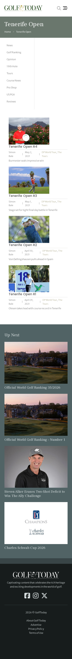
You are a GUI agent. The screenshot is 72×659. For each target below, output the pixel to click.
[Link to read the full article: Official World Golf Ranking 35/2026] (35, 362)
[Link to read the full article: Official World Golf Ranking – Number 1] (35, 414)
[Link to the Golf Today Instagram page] (36, 596)
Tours (10, 73)
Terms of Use (36, 633)
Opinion (11, 59)
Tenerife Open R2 (23, 245)
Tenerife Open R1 (22, 294)
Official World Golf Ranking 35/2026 (32, 387)
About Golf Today (36, 620)
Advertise (36, 624)
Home (7, 31)
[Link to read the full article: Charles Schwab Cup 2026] (35, 523)
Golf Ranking (14, 52)
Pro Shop (12, 87)
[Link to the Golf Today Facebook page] (27, 596)
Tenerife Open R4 (23, 146)
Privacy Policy (36, 628)
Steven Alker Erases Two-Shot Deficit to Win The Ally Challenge (34, 493)
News (10, 45)
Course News (14, 80)
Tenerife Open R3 (23, 195)
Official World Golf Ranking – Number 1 (34, 439)
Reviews (11, 101)
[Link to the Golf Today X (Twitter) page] (44, 596)
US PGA (11, 94)
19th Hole (12, 66)
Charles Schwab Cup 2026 (24, 548)
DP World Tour (49, 152)
